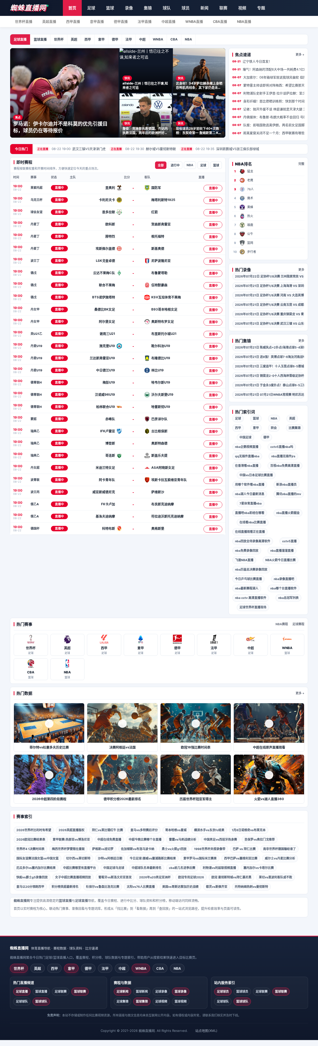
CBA (174, 39)
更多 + (300, 54)
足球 (91, 7)
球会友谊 (36, 212)
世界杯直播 (23, 21)
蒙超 (34, 419)
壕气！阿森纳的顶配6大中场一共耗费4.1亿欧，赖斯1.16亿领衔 (268, 69)
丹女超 (35, 467)
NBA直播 (244, 21)
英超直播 (49, 21)
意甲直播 (97, 21)
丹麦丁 (35, 224)
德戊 (34, 273)
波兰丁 (35, 261)
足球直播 (20, 39)
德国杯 (35, 528)
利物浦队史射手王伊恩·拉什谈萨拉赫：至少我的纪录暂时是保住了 (268, 93)
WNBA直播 (194, 21)
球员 (186, 7)
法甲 (128, 39)
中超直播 (168, 21)
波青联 (35, 480)
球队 (167, 7)
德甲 (115, 39)
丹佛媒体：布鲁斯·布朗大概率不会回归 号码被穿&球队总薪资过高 (268, 117)
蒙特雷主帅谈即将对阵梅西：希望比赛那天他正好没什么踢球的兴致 (268, 85)
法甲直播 (145, 21)
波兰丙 (35, 492)
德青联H (36, 382)
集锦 (148, 7)
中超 (142, 39)
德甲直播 (121, 21)
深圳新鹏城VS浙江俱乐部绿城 (220, 149)
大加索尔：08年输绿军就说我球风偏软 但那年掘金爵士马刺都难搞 (268, 77)
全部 (161, 165)
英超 (74, 39)
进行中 (175, 165)
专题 (261, 7)
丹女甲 (35, 309)
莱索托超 (36, 188)
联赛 (223, 7)
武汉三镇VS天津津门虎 (71, 149)
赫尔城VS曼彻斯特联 (143, 149)
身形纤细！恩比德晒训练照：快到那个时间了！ (268, 101)
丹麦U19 (36, 346)
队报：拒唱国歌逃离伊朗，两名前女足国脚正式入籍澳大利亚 (268, 125)
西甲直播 (73, 21)
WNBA (158, 39)
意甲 (101, 39)
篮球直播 (40, 39)
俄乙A (35, 504)
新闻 (204, 7)
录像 (129, 7)
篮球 (110, 7)
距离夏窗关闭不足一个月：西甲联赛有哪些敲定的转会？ (268, 133)
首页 (72, 7)
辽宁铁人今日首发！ (252, 61)
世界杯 (59, 39)
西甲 (87, 39)
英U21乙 (36, 334)
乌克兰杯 (36, 200)
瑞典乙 (35, 431)
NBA (188, 39)
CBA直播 (220, 21)
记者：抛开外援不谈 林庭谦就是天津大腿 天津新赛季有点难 (268, 109)
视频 (242, 7)
